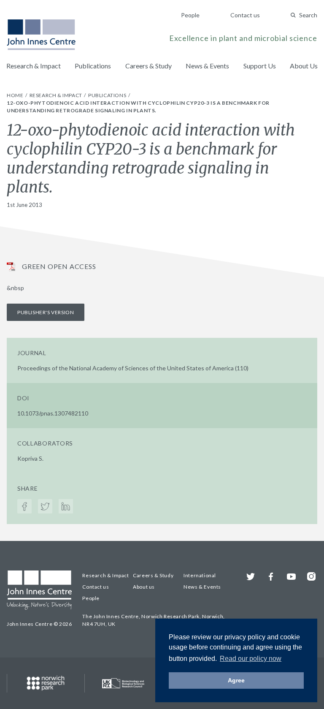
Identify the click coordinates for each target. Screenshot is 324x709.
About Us (304, 66)
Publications (93, 66)
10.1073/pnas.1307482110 (52, 413)
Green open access (59, 266)
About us (144, 587)
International (200, 575)
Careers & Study (148, 66)
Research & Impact (33, 66)
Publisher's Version (45, 312)
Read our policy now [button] (250, 658)
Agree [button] (236, 680)
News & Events (207, 66)
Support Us (259, 66)
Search (308, 15)
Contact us (245, 15)
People (190, 15)
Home (15, 95)
